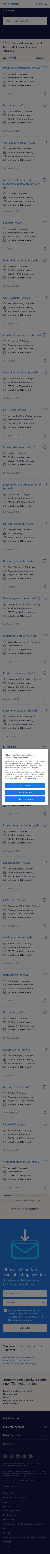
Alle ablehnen (25, 792)
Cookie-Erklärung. (30, 778)
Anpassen (25, 785)
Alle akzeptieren (25, 799)
